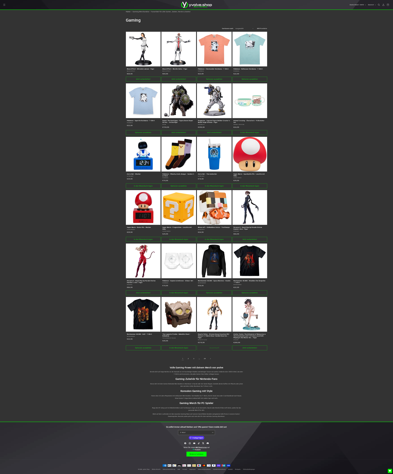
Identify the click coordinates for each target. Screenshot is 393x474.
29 (205, 358)
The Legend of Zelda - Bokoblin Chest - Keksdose (176, 335)
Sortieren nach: (227, 28)
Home (128, 12)
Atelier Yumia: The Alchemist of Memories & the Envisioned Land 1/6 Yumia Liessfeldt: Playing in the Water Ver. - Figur (249, 335)
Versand (184, 469)
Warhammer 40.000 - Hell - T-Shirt (139, 334)
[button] (4, 5)
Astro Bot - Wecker (134, 174)
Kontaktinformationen (219, 469)
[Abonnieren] (212, 432)
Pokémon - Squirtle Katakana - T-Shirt (141, 120)
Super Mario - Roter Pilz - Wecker (139, 227)
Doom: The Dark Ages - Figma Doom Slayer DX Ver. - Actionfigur (177, 121)
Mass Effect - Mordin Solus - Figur (174, 69)
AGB (179, 469)
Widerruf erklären (196, 454)
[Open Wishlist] (390, 471)
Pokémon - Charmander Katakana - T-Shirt (213, 69)
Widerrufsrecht (156, 469)
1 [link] (182, 358)
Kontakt (230, 469)
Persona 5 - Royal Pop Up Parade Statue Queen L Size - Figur (247, 228)
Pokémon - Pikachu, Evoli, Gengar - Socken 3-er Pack (178, 175)
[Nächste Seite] (210, 358)
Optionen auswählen (214, 79)
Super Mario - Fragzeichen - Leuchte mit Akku (177, 228)
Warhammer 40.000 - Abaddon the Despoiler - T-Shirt (249, 281)
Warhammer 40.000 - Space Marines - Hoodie (214, 281)
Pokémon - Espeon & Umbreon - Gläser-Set (177, 281)
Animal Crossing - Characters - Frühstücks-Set (249, 121)
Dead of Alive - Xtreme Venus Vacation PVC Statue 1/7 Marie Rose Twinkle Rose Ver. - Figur (213, 335)
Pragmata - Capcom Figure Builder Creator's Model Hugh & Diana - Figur (214, 121)
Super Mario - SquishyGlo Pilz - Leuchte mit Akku (249, 175)
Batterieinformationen (204, 469)
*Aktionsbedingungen (249, 469)
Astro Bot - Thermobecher (207, 174)
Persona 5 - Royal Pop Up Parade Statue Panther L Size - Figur (141, 281)
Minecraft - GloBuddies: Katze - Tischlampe (214, 227)
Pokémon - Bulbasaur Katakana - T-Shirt (248, 69)
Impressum (192, 469)
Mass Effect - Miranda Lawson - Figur (140, 69)
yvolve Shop (146, 469)
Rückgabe (238, 469)
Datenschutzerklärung (169, 469)
